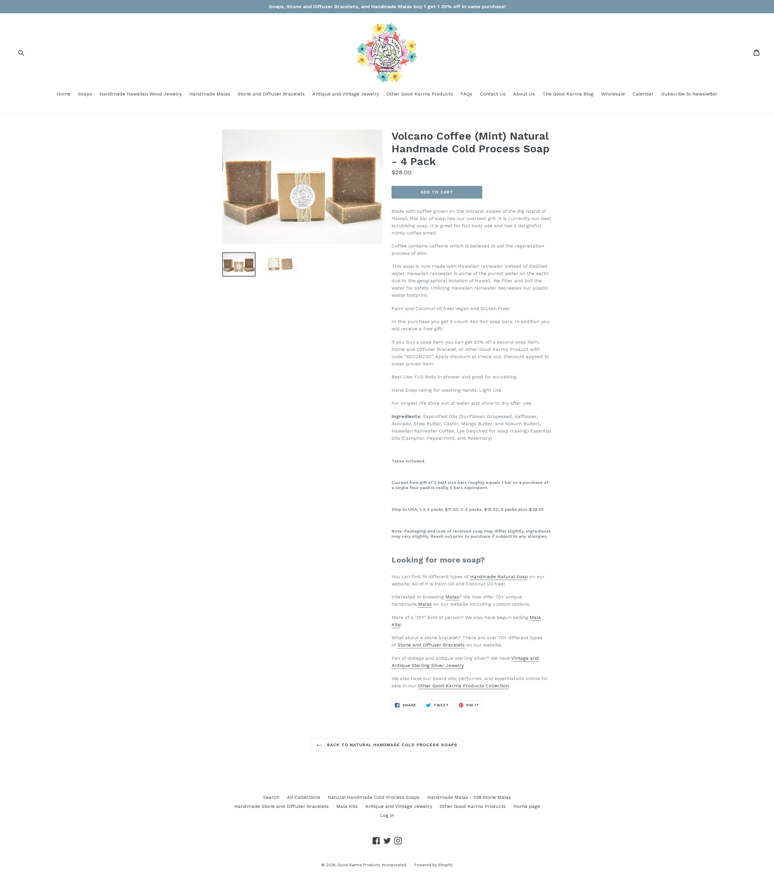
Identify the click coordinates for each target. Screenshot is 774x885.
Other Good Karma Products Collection (463, 686)
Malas (452, 597)
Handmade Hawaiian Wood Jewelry (140, 94)
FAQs (466, 94)
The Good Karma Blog (568, 94)
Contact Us (493, 94)
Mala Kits (347, 806)
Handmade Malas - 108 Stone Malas (469, 797)
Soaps (85, 94)
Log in (387, 815)
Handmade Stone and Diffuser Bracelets (281, 806)
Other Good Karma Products (420, 94)
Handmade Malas (209, 94)
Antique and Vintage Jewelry (345, 94)
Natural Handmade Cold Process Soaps (374, 797)
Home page (526, 806)
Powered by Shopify (433, 865)
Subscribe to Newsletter (689, 94)
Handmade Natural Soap (499, 576)
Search (271, 797)
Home (63, 94)
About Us (524, 94)
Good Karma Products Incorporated (372, 865)
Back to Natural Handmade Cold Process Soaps (391, 744)
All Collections (303, 797)
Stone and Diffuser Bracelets (271, 94)
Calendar (643, 94)
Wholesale (613, 94)
